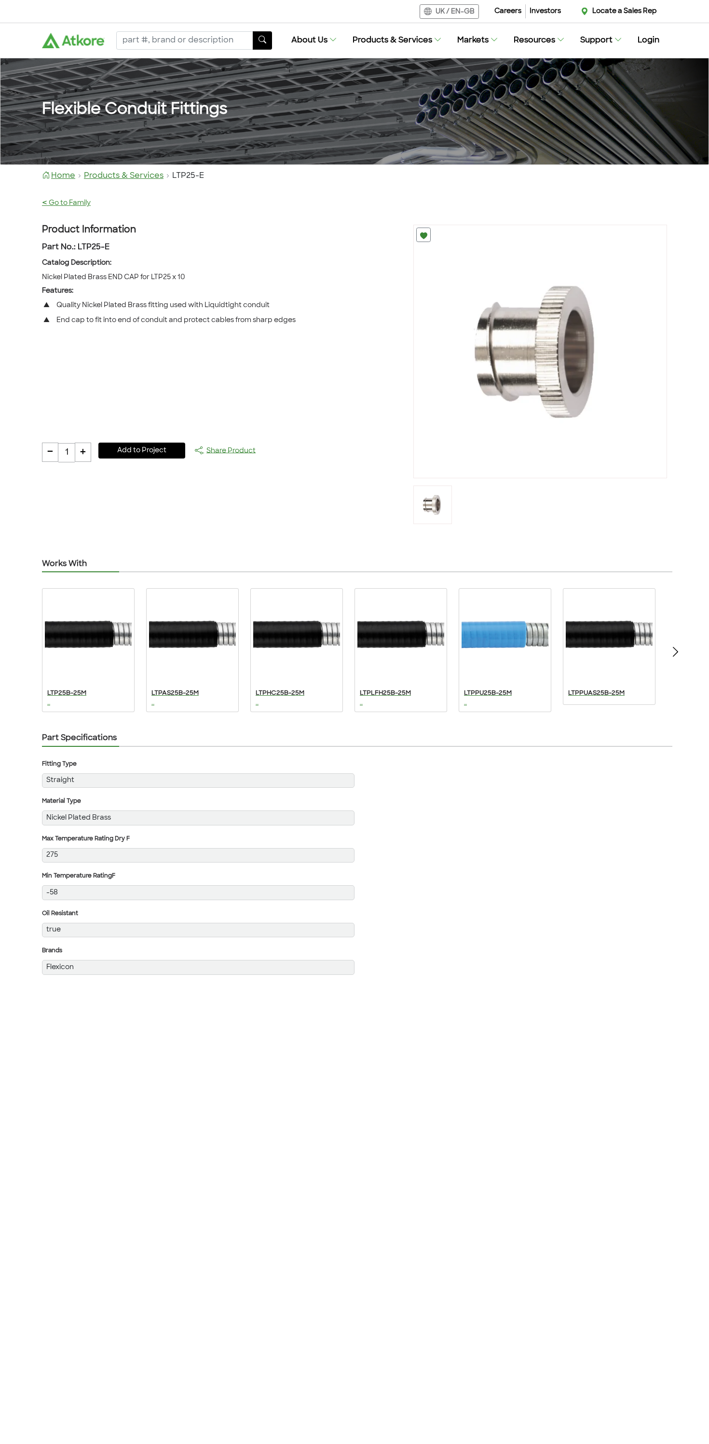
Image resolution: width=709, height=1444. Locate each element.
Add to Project (141, 450)
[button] (314, 40)
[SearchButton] (262, 40)
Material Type (61, 801)
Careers (507, 11)
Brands (52, 951)
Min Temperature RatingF (78, 876)
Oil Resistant (60, 914)
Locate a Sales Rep (624, 11)
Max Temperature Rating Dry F (86, 839)
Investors (545, 11)
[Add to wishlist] (423, 235)
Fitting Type (59, 764)
